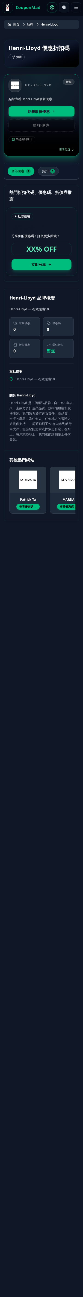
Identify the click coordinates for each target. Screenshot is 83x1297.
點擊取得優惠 (39, 111)
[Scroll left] (12, 486)
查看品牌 (64, 149)
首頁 (16, 24)
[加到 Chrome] (52, 7)
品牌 (30, 24)
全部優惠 (20, 171)
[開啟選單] (76, 7)
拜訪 (19, 57)
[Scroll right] (70, 486)
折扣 (47, 171)
